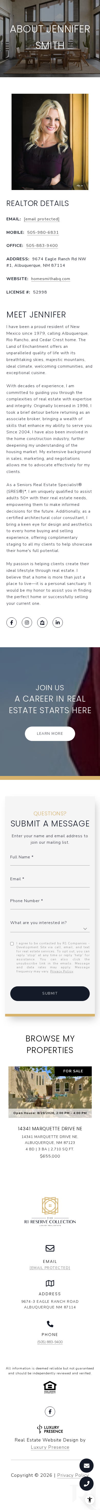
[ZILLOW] (42, 622)
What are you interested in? (38, 923)
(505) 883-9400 (50, 1342)
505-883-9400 (42, 245)
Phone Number (25, 901)
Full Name (20, 857)
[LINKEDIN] (58, 622)
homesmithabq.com (50, 279)
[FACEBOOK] (11, 622)
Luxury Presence (50, 1447)
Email (15, 879)
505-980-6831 (43, 232)
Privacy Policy (61, 971)
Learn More (50, 733)
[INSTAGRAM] (27, 622)
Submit (50, 993)
